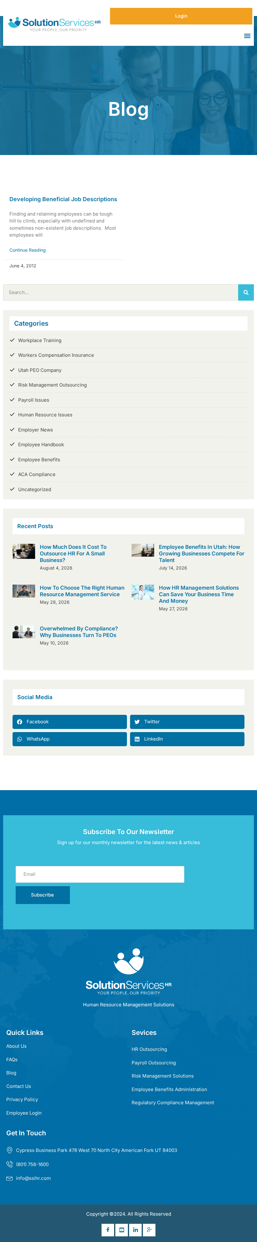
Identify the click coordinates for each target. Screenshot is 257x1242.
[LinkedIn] (135, 1230)
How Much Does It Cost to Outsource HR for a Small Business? (73, 553)
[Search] (246, 292)
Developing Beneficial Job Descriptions (63, 199)
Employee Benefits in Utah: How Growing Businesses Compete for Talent (201, 553)
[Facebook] (108, 1230)
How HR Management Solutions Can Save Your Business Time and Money (199, 594)
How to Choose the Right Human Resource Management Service (82, 591)
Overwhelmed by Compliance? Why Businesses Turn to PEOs (79, 631)
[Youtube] (121, 1230)
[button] (247, 36)
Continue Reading (27, 250)
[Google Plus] (149, 1230)
